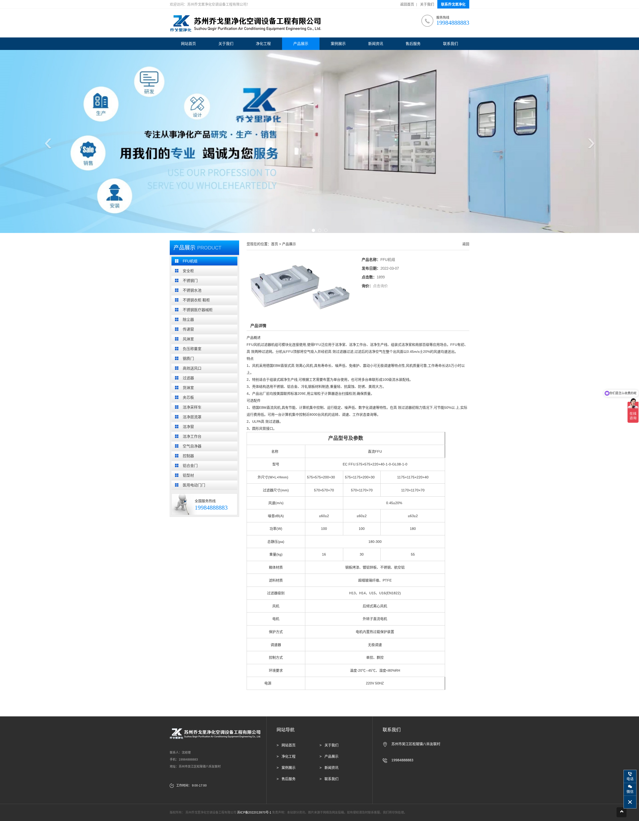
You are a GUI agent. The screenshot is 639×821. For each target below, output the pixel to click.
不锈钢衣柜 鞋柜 (196, 300)
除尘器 (188, 319)
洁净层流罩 (192, 417)
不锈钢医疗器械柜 (198, 310)
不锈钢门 (190, 280)
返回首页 (407, 4)
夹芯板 (188, 397)
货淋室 (188, 388)
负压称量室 (192, 349)
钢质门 (188, 358)
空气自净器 (192, 446)
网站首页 (188, 43)
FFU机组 (190, 261)
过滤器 (188, 378)
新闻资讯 (375, 43)
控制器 (188, 456)
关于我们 (427, 4)
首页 (274, 244)
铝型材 (188, 475)
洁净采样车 (192, 407)
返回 (465, 244)
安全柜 (188, 271)
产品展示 (300, 43)
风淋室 (188, 339)
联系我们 (450, 43)
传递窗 (188, 329)
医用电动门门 (194, 485)
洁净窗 (188, 426)
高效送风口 (192, 368)
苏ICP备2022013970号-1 (254, 812)
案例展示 (338, 43)
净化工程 (263, 43)
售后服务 (413, 43)
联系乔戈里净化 (453, 4)
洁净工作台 (192, 436)
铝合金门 (190, 465)
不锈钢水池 (192, 290)
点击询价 (380, 286)
